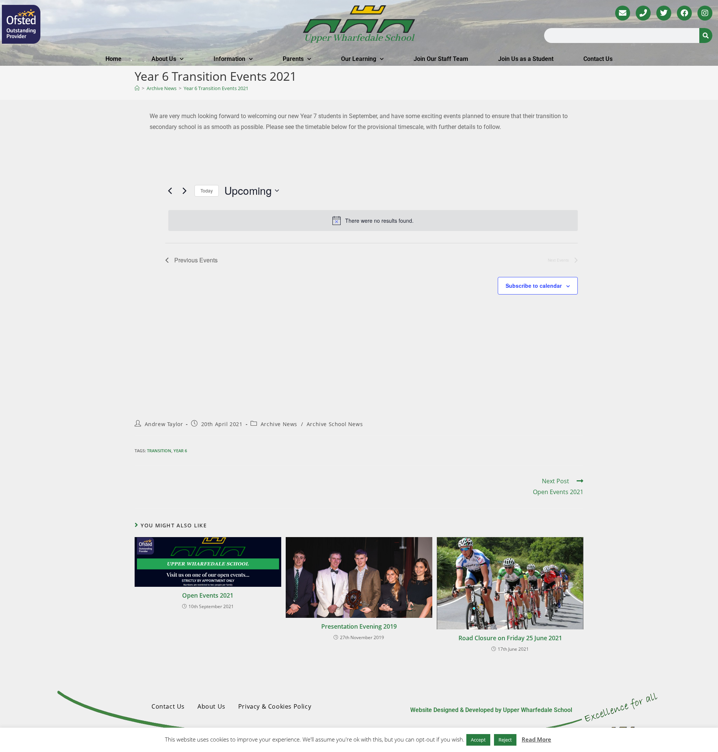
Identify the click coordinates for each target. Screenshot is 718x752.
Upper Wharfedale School (359, 38)
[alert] (373, 220)
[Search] (705, 35)
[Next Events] (184, 190)
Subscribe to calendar (534, 285)
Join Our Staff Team (441, 58)
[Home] (137, 88)
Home (113, 58)
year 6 (180, 450)
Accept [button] (478, 739)
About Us (163, 58)
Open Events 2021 (207, 595)
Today (206, 190)
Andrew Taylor (164, 424)
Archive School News (335, 424)
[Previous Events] (169, 190)
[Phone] (643, 13)
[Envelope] (622, 13)
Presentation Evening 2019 (359, 626)
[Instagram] (704, 13)
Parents (293, 58)
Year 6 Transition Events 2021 (216, 88)
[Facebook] (684, 13)
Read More (536, 739)
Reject (505, 739)
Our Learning (358, 58)
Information (229, 58)
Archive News (279, 424)
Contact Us (598, 58)
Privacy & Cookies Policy (274, 706)
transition (159, 450)
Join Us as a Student (525, 58)
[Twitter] (663, 13)
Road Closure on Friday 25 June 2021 (510, 638)
